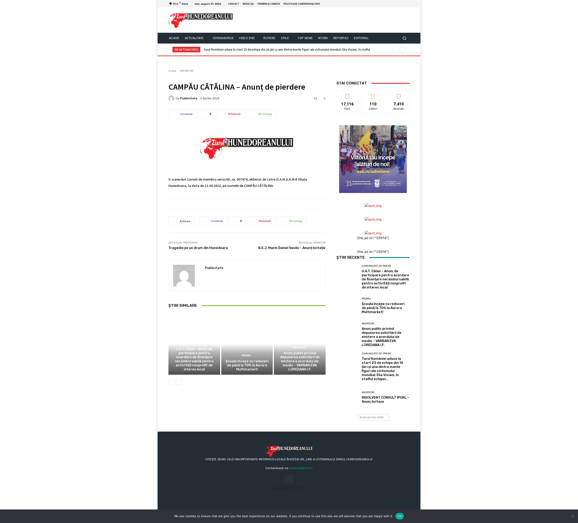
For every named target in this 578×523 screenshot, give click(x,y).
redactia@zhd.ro (301, 468)
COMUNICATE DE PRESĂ (194, 343)
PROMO (246, 355)
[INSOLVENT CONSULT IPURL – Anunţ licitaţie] (347, 397)
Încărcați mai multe (372, 417)
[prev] (395, 49)
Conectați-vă (373, 94)
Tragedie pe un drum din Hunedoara (198, 248)
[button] (404, 38)
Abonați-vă (399, 94)
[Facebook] (401, 4)
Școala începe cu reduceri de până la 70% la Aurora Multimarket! (247, 365)
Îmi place (347, 94)
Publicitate (188, 98)
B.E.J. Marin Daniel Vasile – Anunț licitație (292, 248)
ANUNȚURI (186, 71)
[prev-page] (171, 382)
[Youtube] (407, 4)
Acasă (172, 71)
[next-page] (178, 382)
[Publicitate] (172, 98)
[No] (572, 516)
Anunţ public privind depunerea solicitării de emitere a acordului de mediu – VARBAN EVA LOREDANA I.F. (300, 361)
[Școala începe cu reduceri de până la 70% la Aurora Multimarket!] (247, 344)
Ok (400, 516)
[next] (403, 49)
